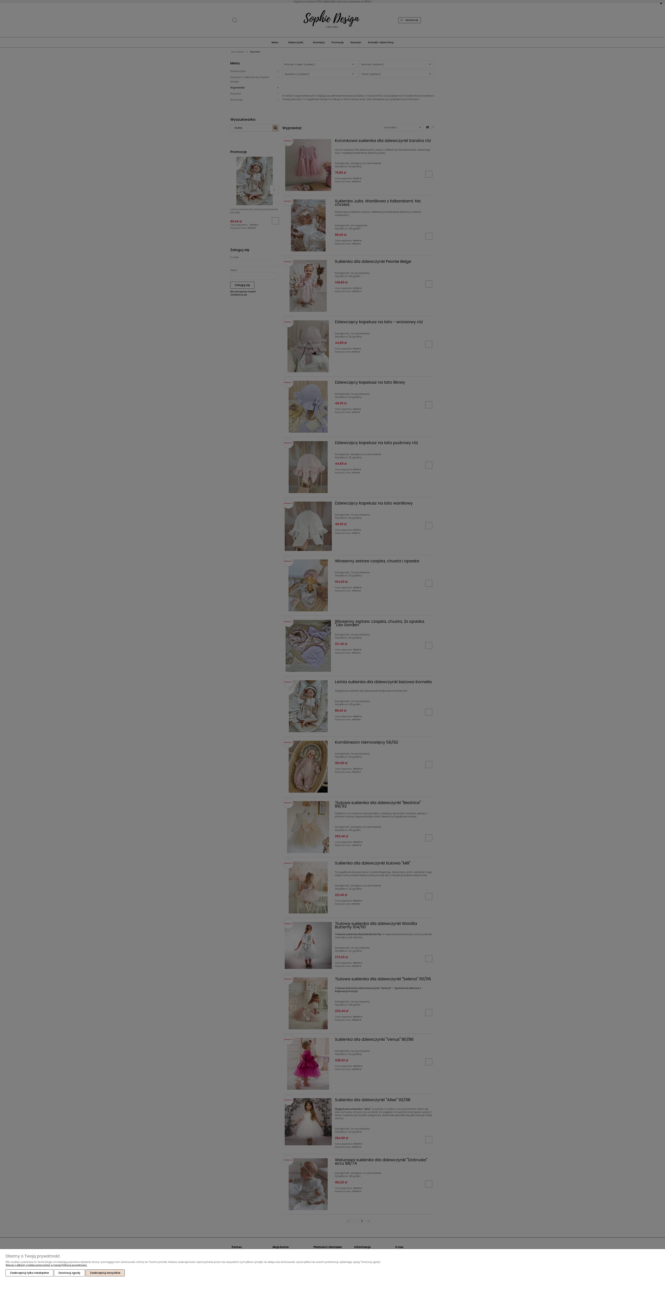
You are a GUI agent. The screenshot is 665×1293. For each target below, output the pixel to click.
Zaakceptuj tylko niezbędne (29, 1273)
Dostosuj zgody (69, 1273)
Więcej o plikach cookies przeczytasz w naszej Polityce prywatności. (46, 1265)
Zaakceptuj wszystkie (105, 1273)
